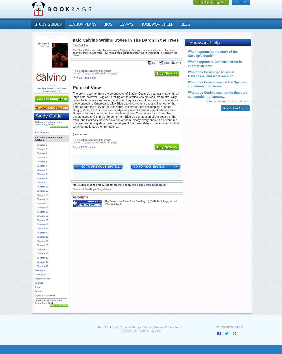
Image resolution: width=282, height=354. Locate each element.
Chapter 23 (42, 237)
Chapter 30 (42, 266)
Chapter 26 (42, 249)
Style (38, 287)
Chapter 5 (42, 161)
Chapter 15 (42, 203)
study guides (48, 24)
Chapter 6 (42, 166)
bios (108, 24)
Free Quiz (40, 270)
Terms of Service (153, 327)
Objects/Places (42, 278)
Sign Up (204, 2)
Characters (40, 274)
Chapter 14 (42, 199)
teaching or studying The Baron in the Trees (139, 184)
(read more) (80, 134)
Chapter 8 (42, 174)
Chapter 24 (42, 241)
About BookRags (108, 327)
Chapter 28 (42, 258)
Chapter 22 (42, 232)
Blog (185, 24)
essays (126, 24)
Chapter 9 (42, 178)
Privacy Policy (173, 327)
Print (178, 62)
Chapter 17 (42, 212)
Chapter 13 (42, 195)
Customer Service (130, 327)
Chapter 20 (42, 224)
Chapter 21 (42, 228)
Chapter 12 (42, 191)
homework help (156, 24)
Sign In (219, 2)
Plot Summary (42, 132)
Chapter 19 (42, 220)
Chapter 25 (42, 245)
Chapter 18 (42, 216)
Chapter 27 (42, 253)
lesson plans (82, 24)
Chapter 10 (42, 182)
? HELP (241, 2)
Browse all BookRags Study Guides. (92, 189)
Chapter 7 (42, 170)
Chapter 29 (42, 262)
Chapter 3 (42, 153)
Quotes (39, 291)
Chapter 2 (42, 149)
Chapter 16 (42, 207)
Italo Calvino (80, 45)
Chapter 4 (42, 157)
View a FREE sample (84, 77)
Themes (39, 283)
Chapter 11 (42, 186)
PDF (154, 62)
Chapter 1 (42, 145)
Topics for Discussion (45, 295)
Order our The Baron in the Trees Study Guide (49, 123)
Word (166, 62)
